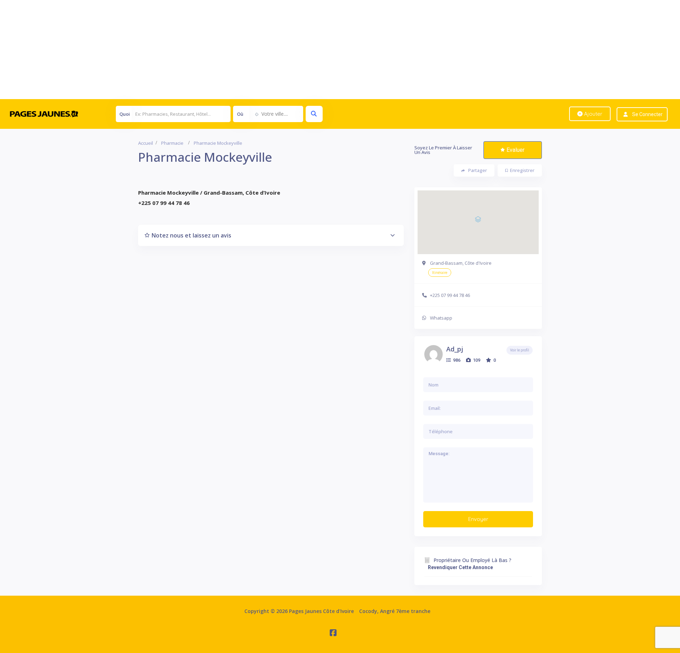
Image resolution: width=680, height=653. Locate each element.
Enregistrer (522, 170)
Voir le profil (519, 350)
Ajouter (592, 113)
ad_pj (454, 349)
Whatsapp (441, 318)
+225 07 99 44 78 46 (450, 295)
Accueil (145, 143)
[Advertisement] (212, 49)
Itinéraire (439, 272)
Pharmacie (172, 143)
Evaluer (515, 150)
